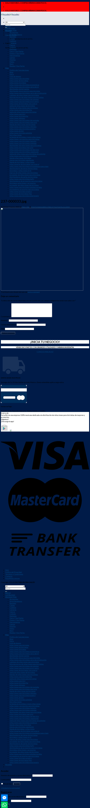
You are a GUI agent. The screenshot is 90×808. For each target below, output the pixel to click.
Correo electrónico (8, 324)
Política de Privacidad (13, 572)
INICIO (8, 26)
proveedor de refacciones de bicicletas (24, 185)
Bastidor (13, 37)
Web (3, 329)
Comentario (6, 316)
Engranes (13, 49)
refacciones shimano (17, 118)
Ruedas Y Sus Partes (17, 66)
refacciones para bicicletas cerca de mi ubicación (28, 93)
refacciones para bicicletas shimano (23, 127)
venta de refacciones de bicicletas (22, 106)
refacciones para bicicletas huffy (22, 179)
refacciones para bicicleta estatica (22, 129)
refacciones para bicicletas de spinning (24, 99)
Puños (12, 62)
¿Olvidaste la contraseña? (10, 788)
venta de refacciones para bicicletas (23, 112)
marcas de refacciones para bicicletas (24, 173)
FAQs (12, 74)
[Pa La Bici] (10, 14)
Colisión (13, 47)
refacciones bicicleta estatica (21, 191)
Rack (12, 64)
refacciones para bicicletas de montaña (24, 120)
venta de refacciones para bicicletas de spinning (27, 154)
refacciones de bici (17, 131)
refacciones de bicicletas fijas (21, 194)
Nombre (4, 320)
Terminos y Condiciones (14, 574)
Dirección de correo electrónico (13, 796)
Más (7, 68)
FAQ (7, 570)
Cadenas (13, 41)
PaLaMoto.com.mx (12, 578)
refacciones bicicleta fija (19, 116)
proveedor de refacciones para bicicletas (25, 175)
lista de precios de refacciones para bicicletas (27, 97)
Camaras (13, 43)
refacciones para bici (17, 114)
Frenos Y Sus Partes (17, 53)
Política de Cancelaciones (19, 70)
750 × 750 (25, 207)
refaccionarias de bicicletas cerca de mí (24, 164)
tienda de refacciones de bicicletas (23, 125)
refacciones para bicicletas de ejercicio (24, 150)
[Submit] (6, 591)
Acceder (16, 784)
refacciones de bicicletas (19, 81)
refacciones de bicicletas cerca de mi (23, 104)
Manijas (13, 60)
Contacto (8, 576)
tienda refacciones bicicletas (20, 158)
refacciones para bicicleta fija (21, 110)
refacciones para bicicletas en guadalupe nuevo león (29, 166)
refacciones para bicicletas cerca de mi (24, 87)
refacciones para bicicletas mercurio (23, 122)
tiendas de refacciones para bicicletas (24, 108)
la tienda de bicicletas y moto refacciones (25, 137)
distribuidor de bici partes (19, 89)
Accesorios (14, 32)
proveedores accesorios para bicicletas (24, 189)
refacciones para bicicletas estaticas (23, 156)
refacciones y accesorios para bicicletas (25, 139)
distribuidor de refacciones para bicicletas (25, 145)
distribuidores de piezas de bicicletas (24, 168)
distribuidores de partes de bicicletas (24, 177)
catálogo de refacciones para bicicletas (24, 95)
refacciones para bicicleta (19, 78)
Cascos (12, 45)
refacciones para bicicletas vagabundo (24, 152)
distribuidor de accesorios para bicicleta (25, 91)
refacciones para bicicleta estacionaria (24, 196)
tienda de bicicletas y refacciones (22, 162)
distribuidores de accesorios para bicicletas (26, 181)
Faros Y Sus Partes (16, 51)
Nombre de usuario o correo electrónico (16, 775)
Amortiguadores (16, 34)
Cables (12, 39)
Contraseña (6, 779)
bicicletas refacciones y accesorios (23, 183)
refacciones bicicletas (18, 83)
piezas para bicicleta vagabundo (22, 160)
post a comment (34, 292)
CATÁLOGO (10, 28)
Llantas (12, 58)
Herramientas (15, 55)
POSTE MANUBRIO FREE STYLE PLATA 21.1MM (50, 207)
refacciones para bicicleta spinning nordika (26, 187)
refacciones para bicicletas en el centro (24, 101)
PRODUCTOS (10, 30)
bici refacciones (16, 135)
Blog (11, 72)
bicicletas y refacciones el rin (20, 171)
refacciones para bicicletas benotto (23, 141)
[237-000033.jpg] (42, 290)
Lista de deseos (15, 76)
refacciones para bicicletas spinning (23, 143)
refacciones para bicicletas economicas (24, 85)
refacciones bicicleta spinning (21, 133)
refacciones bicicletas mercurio (21, 148)
